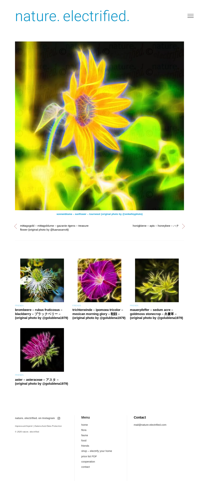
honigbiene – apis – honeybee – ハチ (156, 225)
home (84, 424)
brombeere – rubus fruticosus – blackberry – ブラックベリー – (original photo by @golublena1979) (41, 314)
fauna (84, 435)
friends (19, 306)
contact (85, 466)
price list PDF (89, 456)
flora (83, 430)
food (83, 440)
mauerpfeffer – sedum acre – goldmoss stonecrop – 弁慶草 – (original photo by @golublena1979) (156, 314)
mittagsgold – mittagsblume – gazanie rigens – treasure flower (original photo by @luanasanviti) (54, 227)
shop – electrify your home (96, 450)
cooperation (88, 461)
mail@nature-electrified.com (150, 424)
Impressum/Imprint (24, 426)
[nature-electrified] (72, 24)
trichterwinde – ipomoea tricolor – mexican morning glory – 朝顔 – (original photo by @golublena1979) (98, 314)
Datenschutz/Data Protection (48, 426)
